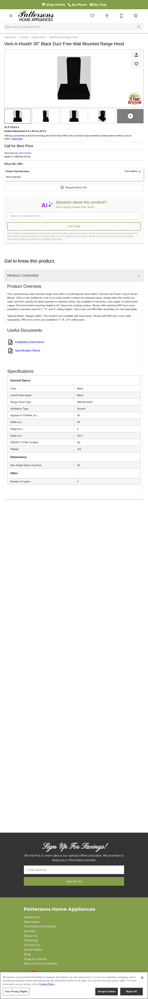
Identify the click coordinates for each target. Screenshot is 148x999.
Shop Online (56, 5)
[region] (74, 985)
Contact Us (32, 945)
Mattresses (31, 922)
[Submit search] (139, 27)
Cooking (23, 37)
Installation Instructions (29, 342)
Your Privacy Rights (16, 991)
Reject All (131, 991)
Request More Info (76, 187)
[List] (92, 15)
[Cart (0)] (135, 15)
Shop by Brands (35, 959)
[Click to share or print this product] (136, 55)
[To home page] (36, 15)
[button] (10, 15)
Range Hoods (39, 37)
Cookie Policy (47, 984)
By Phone (80, 5)
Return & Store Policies (40, 963)
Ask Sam (74, 226)
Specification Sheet (27, 350)
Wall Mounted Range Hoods (63, 37)
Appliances (10, 37)
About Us (30, 936)
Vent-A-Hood (24, 153)
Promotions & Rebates (40, 926)
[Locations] (107, 15)
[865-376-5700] (121, 15)
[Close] (142, 978)
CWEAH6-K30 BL (22, 157)
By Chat (99, 5)
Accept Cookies (107, 991)
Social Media (33, 949)
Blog (27, 954)
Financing (31, 940)
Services (30, 931)
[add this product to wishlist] (136, 64)
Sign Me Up (74, 881)
